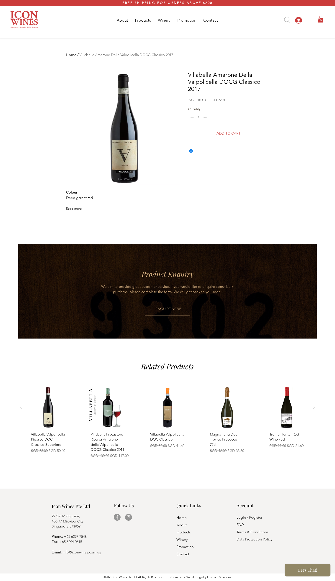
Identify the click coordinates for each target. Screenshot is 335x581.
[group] (167, 424)
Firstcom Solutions (219, 577)
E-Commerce (177, 577)
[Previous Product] (21, 407)
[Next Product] (314, 407)
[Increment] (205, 117)
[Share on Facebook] (191, 151)
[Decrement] (191, 117)
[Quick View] (48, 407)
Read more (74, 208)
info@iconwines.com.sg (82, 552)
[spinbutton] (198, 117)
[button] (143, 20)
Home (71, 55)
